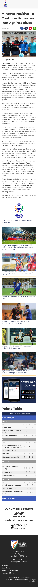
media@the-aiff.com (19, 562)
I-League (5, 565)
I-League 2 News (8, 573)
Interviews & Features (10, 570)
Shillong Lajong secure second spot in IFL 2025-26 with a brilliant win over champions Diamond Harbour (17, 247)
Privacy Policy (13, 578)
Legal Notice (25, 578)
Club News (6, 568)
